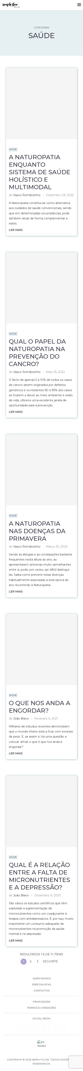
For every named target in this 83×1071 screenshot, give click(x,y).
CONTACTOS (42, 990)
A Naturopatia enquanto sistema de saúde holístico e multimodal (39, 172)
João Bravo (21, 718)
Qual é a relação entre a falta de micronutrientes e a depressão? (39, 876)
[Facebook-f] (31, 1027)
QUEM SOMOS (42, 978)
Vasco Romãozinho (26, 195)
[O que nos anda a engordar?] (41, 649)
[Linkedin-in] (21, 1027)
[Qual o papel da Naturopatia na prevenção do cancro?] (41, 288)
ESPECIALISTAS (41, 984)
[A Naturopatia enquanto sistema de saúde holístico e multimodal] (41, 103)
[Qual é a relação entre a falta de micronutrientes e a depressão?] (41, 811)
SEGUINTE (51, 961)
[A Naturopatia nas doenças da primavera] (41, 469)
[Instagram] (41, 1027)
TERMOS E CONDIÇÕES (41, 1008)
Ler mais (16, 230)
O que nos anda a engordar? (39, 706)
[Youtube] (51, 1027)
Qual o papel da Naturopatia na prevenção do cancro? (37, 353)
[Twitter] (61, 1027)
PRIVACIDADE (41, 1002)
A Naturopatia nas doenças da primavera (37, 531)
